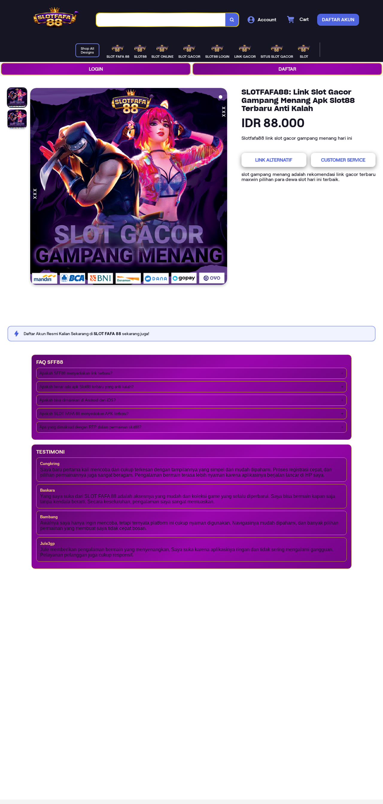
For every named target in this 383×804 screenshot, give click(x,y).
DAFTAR (287, 69)
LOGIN (96, 69)
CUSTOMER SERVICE (343, 159)
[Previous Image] (35, 187)
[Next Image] (222, 187)
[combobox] (161, 20)
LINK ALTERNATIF (273, 159)
